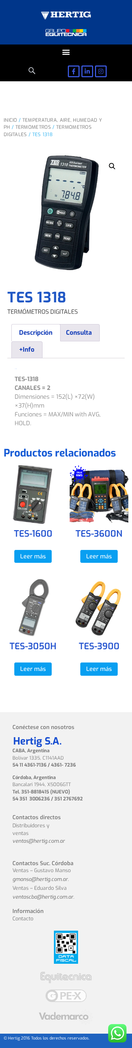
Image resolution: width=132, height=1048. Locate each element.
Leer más (33, 556)
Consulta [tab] (79, 332)
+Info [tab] (26, 349)
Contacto (22, 918)
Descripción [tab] (35, 332)
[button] (66, 52)
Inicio (10, 120)
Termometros (33, 127)
